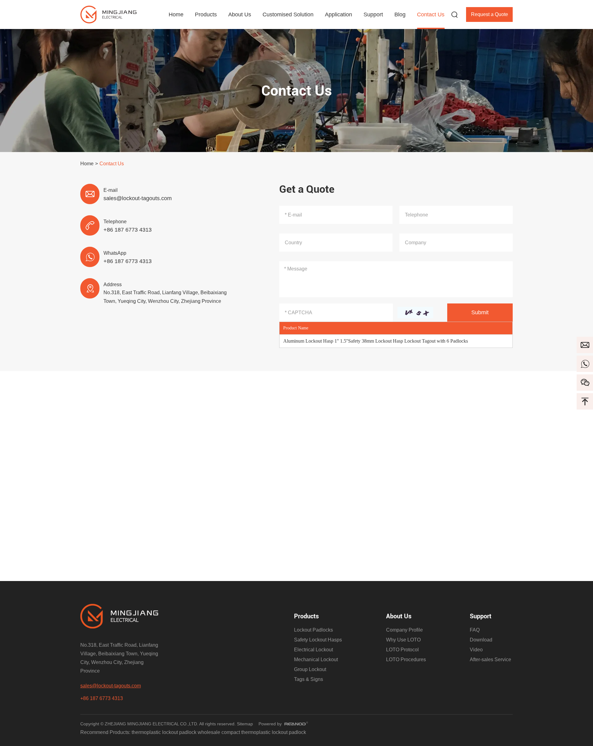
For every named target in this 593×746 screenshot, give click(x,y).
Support (373, 14)
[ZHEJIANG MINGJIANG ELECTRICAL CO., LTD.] (108, 14)
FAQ (475, 630)
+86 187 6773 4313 (127, 261)
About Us (239, 14)
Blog (400, 14)
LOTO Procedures (406, 659)
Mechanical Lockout (316, 659)
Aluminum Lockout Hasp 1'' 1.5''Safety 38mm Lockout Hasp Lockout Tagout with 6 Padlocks (375, 341)
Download (481, 639)
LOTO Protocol (402, 649)
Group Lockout (310, 669)
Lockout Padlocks (313, 630)
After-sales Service (490, 659)
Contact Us (430, 14)
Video (476, 649)
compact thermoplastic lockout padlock (263, 732)
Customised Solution (288, 14)
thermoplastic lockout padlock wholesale (176, 732)
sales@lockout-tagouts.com (137, 198)
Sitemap (245, 723)
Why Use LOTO (403, 639)
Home (176, 14)
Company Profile (404, 630)
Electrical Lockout (313, 649)
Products (206, 14)
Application (338, 14)
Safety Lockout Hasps (318, 639)
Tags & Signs (308, 679)
